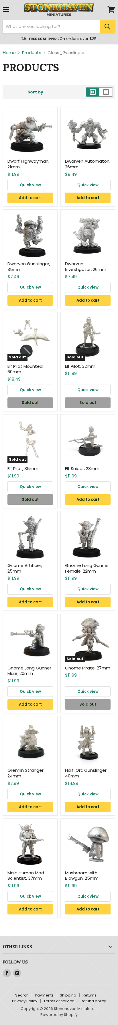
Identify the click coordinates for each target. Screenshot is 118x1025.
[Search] (107, 26)
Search (22, 995)
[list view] (106, 92)
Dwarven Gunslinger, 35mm (28, 266)
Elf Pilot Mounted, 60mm (25, 369)
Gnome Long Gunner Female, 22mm (87, 568)
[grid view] (92, 92)
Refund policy (93, 1001)
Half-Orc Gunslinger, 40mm (86, 773)
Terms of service (59, 1001)
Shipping (68, 995)
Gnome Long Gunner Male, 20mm (29, 671)
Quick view (30, 185)
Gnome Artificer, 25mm (24, 568)
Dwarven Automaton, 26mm (87, 164)
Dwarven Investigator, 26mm (85, 266)
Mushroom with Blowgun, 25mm (82, 875)
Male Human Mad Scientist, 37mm (25, 875)
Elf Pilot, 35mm (22, 468)
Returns (89, 995)
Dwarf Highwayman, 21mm (28, 164)
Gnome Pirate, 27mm (87, 668)
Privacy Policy (24, 1001)
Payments (44, 995)
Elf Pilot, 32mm (80, 366)
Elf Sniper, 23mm (82, 468)
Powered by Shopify (59, 1014)
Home (9, 52)
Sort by (35, 92)
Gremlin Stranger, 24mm (25, 773)
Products (31, 52)
